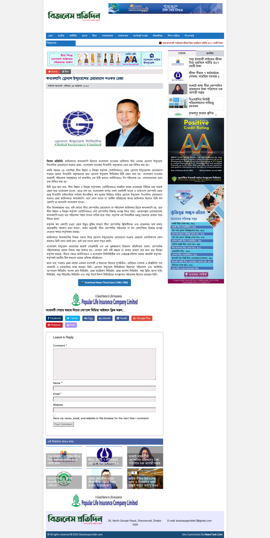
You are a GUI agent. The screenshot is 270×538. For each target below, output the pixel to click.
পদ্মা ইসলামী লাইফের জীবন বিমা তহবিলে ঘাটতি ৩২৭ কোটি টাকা (182, 43)
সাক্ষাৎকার (123, 35)
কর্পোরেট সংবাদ (140, 35)
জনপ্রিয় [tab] (210, 53)
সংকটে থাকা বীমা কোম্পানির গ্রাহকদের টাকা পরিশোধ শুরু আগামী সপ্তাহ (144, 460)
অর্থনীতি (73, 35)
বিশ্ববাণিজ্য (158, 35)
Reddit (123, 318)
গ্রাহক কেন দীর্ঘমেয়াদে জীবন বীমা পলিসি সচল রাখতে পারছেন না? (101, 482)
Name (57, 383)
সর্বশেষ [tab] (182, 53)
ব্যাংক (84, 35)
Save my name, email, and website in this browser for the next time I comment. (101, 418)
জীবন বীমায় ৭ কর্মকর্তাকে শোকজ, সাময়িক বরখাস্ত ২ (103, 461)
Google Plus (143, 318)
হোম (50, 35)
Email (57, 394)
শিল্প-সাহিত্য (174, 35)
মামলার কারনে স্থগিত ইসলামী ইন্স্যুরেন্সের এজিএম (60, 482)
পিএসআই (189, 35)
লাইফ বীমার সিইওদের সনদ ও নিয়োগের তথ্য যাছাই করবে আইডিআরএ (143, 482)
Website (58, 405)
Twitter (73, 318)
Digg (90, 318)
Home (54, 71)
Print (72, 325)
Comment (60, 345)
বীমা (94, 35)
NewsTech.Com (213, 534)
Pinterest (55, 325)
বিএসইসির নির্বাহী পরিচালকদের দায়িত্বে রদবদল (201, 103)
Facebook (55, 318)
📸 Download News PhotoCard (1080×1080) (104, 282)
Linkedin (106, 318)
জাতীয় (61, 35)
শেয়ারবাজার (107, 35)
